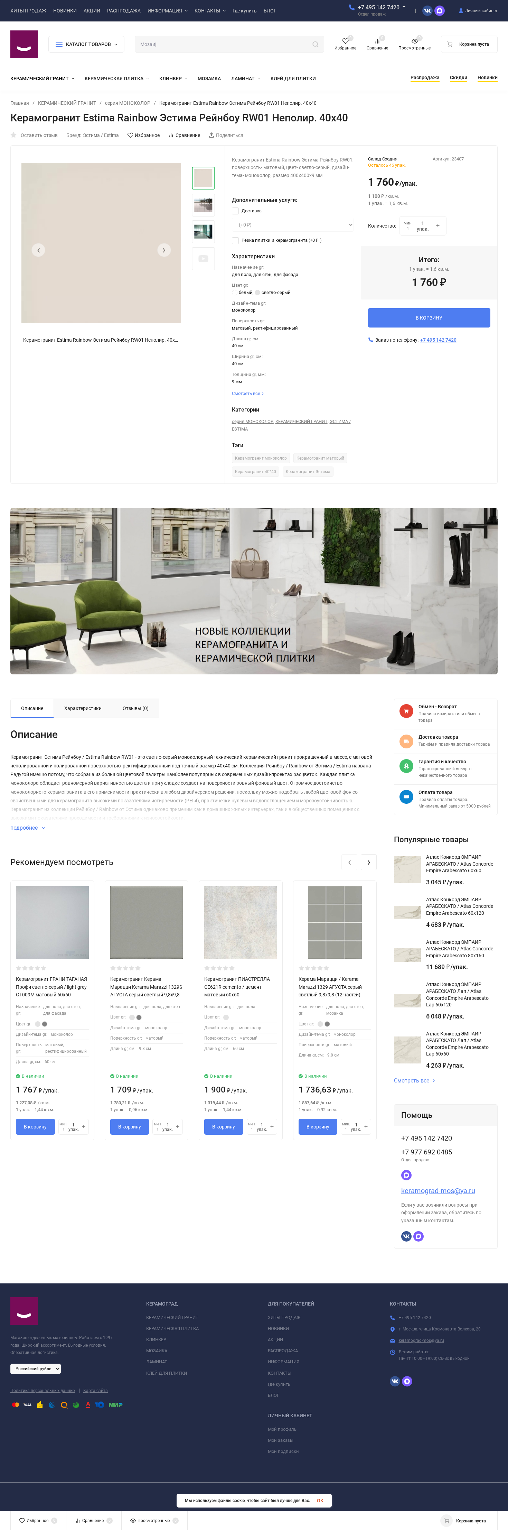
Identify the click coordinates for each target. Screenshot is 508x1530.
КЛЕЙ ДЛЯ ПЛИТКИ (166, 1373)
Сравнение (188, 135)
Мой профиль (282, 1429)
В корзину (35, 1127)
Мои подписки (283, 1451)
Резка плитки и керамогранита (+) (281, 240)
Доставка (251, 210)
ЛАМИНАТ (156, 1361)
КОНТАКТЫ (279, 1373)
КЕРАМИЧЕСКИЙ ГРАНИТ (67, 103)
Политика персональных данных (42, 1390)
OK (320, 1500)
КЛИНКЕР (156, 1339)
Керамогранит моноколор (261, 458)
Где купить (279, 1384)
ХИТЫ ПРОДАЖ (284, 1317)
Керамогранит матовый (320, 458)
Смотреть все (411, 1081)
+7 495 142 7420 (378, 7)
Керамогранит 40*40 (255, 471)
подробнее (24, 827)
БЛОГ (273, 1395)
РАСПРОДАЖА (283, 1350)
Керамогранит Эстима (308, 471)
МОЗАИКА (156, 1350)
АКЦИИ (275, 1339)
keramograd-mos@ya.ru (438, 1191)
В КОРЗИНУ (429, 318)
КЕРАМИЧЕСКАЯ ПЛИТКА (172, 1328)
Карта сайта (95, 1390)
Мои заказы (280, 1440)
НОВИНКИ (278, 1328)
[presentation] (38, 250)
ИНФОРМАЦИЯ (283, 1361)
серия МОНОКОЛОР (127, 103)
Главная (19, 103)
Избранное (147, 135)
